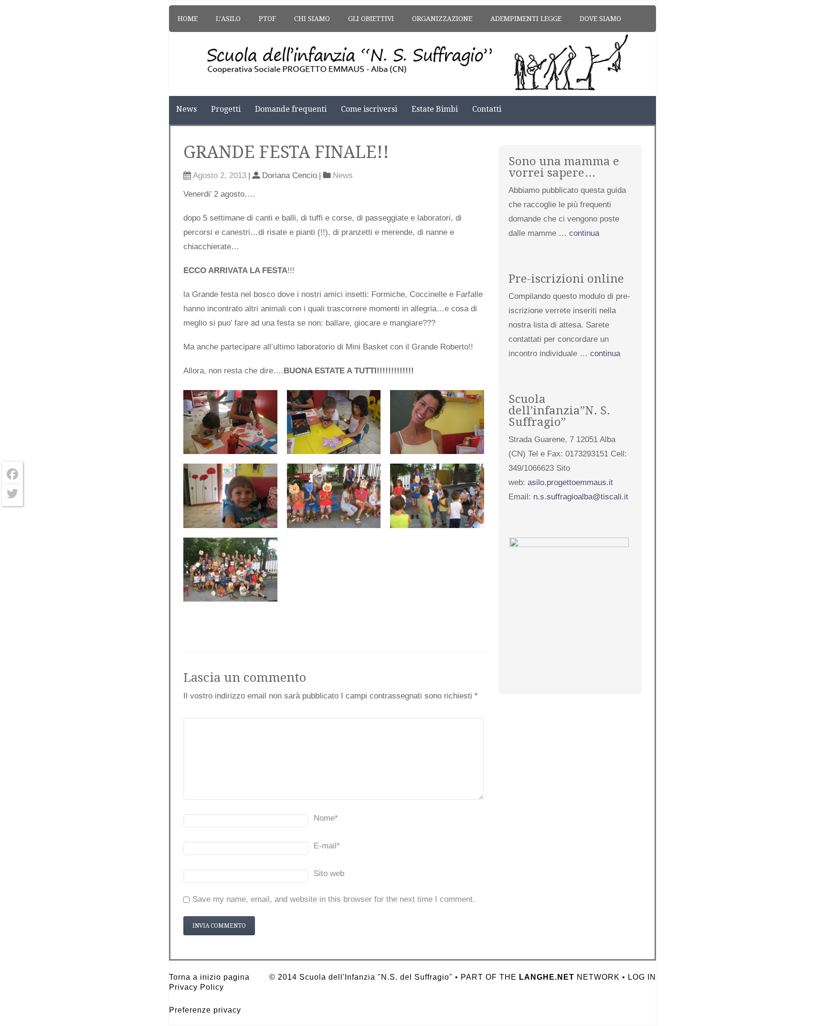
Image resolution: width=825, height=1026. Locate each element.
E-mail (327, 845)
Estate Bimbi (435, 109)
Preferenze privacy (205, 1010)
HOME (188, 18)
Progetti (226, 109)
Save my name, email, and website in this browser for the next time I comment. (333, 899)
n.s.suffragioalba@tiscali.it (580, 496)
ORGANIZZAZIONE (442, 18)
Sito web (329, 873)
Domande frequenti (291, 109)
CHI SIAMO (312, 18)
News (186, 109)
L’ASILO (228, 18)
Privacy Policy (196, 987)
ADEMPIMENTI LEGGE (525, 18)
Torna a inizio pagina (209, 977)
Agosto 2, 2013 (219, 175)
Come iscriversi (369, 109)
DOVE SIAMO (600, 18)
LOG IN (642, 977)
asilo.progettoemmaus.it (570, 482)
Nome (326, 818)
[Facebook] (12, 474)
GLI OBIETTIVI (371, 18)
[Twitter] (12, 493)
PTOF (267, 18)
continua (584, 233)
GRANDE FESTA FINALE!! (286, 152)
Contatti (486, 109)
